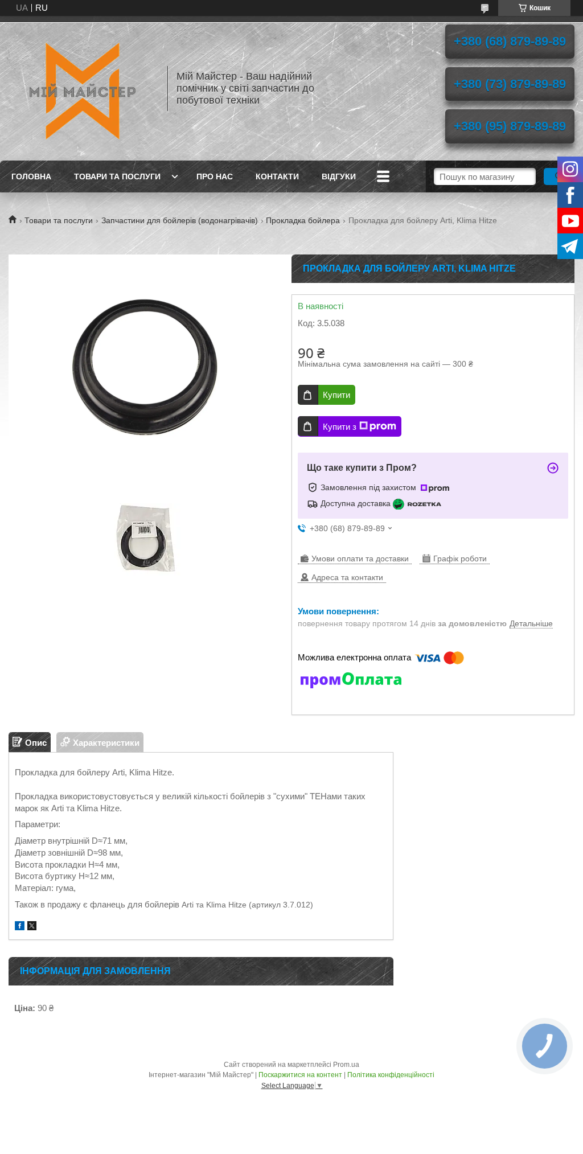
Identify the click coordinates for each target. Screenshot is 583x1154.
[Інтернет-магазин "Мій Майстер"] (83, 88)
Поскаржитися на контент (300, 1075)
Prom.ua (346, 1065)
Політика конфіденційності (390, 1075)
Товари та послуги (117, 176)
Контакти (277, 176)
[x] (31, 927)
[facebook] (19, 927)
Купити (336, 395)
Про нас (214, 176)
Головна (31, 176)
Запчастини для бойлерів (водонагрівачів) (179, 220)
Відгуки (339, 176)
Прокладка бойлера (303, 220)
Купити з (339, 427)
